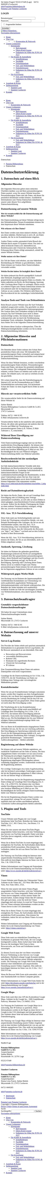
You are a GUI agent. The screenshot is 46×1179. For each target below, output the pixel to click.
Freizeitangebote (22, 127)
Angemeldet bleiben (13, 24)
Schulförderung (22, 122)
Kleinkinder (15, 109)
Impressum (10, 1096)
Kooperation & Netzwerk (21, 105)
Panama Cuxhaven (19, 9)
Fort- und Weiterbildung (25, 129)
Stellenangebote (12, 149)
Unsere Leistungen (13, 107)
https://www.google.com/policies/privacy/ (17, 987)
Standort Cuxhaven (18, 153)
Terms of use (17, 1106)
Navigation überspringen (10, 33)
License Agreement (29, 1106)
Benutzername (6, 18)
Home (8, 100)
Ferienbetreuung (22, 131)
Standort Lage (16, 151)
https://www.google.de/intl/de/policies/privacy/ (19, 1038)
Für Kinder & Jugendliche (21, 120)
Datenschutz (10, 1098)
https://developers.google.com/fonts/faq (20, 983)
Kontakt (9, 155)
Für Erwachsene (17, 138)
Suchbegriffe (6, 1111)
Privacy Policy (6, 1106)
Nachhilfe (19, 125)
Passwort (4, 21)
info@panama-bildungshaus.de (13, 6)
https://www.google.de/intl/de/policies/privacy (23, 871)
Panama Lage (6, 9)
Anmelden (5, 28)
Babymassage (21, 111)
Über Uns (9, 103)
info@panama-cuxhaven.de (11, 1092)
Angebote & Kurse (13, 147)
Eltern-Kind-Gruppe (23, 114)
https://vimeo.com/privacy (16, 928)
